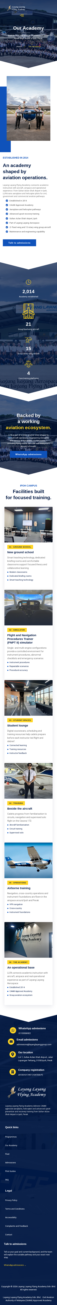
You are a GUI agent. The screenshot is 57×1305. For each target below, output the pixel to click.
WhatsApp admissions (28, 454)
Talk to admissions (19, 243)
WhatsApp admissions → (15, 1265)
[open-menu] (21, 15)
